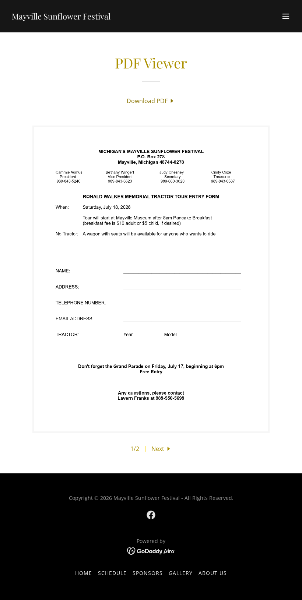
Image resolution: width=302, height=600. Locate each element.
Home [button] (83, 572)
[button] (285, 16)
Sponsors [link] (148, 572)
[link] (61, 17)
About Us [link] (213, 572)
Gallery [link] (181, 572)
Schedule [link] (112, 572)
